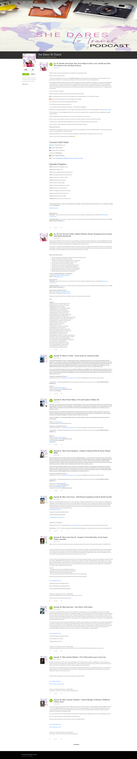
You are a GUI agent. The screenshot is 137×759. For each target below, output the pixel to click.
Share (26, 74)
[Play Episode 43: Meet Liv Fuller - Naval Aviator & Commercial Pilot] (51, 356)
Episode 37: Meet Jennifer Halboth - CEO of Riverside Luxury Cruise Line (80, 657)
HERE (110, 528)
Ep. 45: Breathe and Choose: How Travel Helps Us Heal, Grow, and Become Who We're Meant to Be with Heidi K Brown (82, 64)
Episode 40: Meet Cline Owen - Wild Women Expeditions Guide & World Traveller (83, 497)
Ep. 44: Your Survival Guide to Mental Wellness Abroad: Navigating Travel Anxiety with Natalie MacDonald (83, 235)
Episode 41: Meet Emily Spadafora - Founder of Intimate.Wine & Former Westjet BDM (82, 452)
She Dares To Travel (49, 54)
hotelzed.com (105, 214)
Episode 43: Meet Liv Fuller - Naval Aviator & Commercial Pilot (76, 356)
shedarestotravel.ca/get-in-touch (62, 291)
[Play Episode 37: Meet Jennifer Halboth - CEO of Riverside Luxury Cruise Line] (51, 658)
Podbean (31, 756)
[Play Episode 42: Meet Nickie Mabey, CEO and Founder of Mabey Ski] (51, 400)
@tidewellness (57, 275)
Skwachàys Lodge (107, 109)
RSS (33, 74)
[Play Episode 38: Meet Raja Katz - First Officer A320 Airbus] (51, 608)
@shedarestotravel (66, 293)
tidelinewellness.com (58, 276)
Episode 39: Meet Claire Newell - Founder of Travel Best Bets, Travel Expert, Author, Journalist (81, 538)
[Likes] (50, 227)
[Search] (112, 2)
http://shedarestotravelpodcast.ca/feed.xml (47, 57)
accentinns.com (52, 216)
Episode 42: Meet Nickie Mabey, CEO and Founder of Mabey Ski (76, 400)
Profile (35, 2)
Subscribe (30, 2)
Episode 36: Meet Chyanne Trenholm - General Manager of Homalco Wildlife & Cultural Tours (82, 701)
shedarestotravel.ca (53, 208)
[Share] (61, 227)
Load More (76, 744)
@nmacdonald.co (65, 275)
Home (24, 2)
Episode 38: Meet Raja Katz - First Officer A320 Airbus (73, 607)
